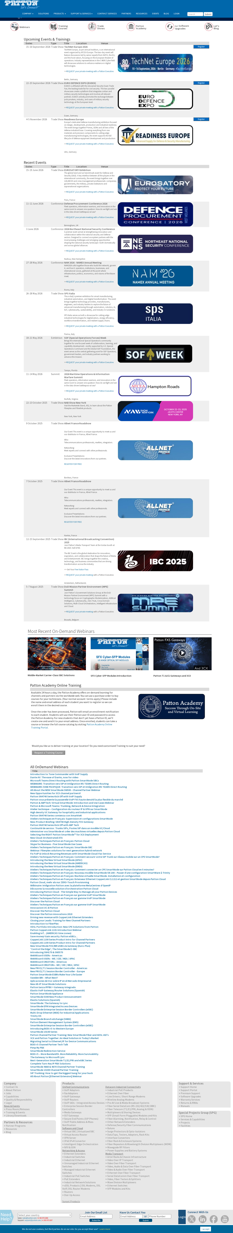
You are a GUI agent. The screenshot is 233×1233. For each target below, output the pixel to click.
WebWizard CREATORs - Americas (48, 961)
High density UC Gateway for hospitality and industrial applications (67, 812)
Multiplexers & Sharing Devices (123, 1112)
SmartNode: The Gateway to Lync (49, 1003)
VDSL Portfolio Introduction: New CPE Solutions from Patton (64, 926)
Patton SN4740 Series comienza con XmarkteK (56, 815)
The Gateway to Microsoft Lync (47, 1057)
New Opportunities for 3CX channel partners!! (55, 793)
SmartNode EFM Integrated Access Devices (53, 1006)
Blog (8, 1132)
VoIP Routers (71, 1099)
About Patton (13, 1090)
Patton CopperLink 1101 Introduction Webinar (56, 930)
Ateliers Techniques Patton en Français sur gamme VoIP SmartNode (67, 895)
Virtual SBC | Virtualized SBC (79, 1131)
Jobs (8, 1093)
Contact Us (12, 1086)
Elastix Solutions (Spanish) (45, 999)
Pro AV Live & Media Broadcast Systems (128, 1102)
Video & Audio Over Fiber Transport (126, 1169)
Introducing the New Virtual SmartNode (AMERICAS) (58, 863)
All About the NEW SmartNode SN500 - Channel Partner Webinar (65, 790)
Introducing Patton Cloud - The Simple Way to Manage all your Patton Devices (73, 891)
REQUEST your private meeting (79, 575)
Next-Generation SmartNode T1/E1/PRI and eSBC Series (61, 1060)
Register (201, 46)
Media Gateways (72, 1112)
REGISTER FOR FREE (73, 464)
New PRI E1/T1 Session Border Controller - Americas (58, 968)
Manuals (185, 1106)
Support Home (189, 1086)
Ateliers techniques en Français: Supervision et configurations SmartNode (71, 818)
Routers (68, 1191)
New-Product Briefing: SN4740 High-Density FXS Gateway (62, 821)
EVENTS (155, 13)
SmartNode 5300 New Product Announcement (55, 996)
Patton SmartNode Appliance (46, 993)
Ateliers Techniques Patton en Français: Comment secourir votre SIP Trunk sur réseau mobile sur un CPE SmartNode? (95, 856)
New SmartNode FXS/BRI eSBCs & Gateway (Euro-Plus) (60, 945)
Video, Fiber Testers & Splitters (124, 1179)
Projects (185, 1122)
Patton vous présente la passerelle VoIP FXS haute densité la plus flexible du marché (76, 799)
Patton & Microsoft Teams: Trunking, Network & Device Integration (67, 805)
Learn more (105, 1229)
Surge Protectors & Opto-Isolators (126, 1131)
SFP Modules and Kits (118, 1188)
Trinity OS (35, 1015)
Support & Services (191, 1083)
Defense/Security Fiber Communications (129, 1125)
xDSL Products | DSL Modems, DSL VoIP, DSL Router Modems (81, 1187)
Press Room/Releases (18, 1109)
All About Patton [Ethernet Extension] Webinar (56, 1076)
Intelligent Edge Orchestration (81, 1144)
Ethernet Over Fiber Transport (123, 1172)
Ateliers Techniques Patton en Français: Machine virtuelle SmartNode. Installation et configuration (85, 875)
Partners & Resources (18, 1122)
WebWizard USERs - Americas (46, 955)
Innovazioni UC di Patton (44, 907)
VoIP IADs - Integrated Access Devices (84, 1102)
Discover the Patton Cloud (45, 901)
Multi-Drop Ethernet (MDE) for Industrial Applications (59, 1012)
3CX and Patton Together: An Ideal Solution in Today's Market (64, 1038)
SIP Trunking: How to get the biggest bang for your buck (61, 1073)
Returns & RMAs (189, 1102)
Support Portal (189, 1090)
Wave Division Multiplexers (121, 1182)
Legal (9, 1102)
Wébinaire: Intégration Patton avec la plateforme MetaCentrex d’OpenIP (70, 885)
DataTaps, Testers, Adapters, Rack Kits (128, 1134)
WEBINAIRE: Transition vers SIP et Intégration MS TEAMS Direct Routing (69, 783)
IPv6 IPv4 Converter (75, 1141)
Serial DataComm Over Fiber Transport (128, 1176)
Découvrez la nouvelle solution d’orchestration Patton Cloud (64, 888)
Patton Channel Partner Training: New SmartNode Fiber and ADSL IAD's (69, 1034)
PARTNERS (126, 13)
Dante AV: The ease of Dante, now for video (54, 777)
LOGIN (176, 13)
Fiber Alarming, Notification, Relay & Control (131, 1118)
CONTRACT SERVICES (107, 13)
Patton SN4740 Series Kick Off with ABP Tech (54, 825)
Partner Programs (16, 1125)
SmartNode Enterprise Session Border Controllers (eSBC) (61, 1009)
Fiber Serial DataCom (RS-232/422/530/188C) (131, 1106)
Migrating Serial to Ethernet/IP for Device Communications (63, 1041)
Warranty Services (190, 1099)
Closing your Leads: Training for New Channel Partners (60, 920)
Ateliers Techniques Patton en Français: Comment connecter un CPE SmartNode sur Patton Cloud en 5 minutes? (92, 869)
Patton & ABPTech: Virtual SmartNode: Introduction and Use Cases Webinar (72, 802)
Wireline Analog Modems (120, 1099)
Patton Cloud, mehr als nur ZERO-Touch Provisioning (59, 882)
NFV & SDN (70, 1147)
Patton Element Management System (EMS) (54, 1022)
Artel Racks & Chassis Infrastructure (126, 1156)
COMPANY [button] (27, 13)
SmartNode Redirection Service (47, 1050)
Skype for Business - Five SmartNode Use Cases (56, 844)
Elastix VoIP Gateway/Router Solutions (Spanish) (57, 990)
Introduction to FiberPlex (44, 923)
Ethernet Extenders (75, 1153)
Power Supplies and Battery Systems (127, 1150)
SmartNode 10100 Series (43, 1031)
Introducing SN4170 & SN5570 (46, 952)
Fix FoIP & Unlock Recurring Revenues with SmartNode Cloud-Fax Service (70, 853)
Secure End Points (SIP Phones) (81, 1118)
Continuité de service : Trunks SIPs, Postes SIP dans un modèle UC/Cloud (70, 828)
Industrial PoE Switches (77, 1176)
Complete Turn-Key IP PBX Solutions (50, 1063)
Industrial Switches (74, 1156)
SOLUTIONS (43, 13)
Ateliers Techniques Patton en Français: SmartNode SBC (61, 847)
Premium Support (190, 1093)
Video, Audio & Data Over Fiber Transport (129, 1166)
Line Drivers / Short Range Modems (126, 1096)
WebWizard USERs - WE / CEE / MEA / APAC (52, 958)
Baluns (111, 1128)
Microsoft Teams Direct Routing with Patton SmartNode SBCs (64, 780)
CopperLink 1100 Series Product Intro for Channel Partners (62, 939)
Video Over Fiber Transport (121, 1163)
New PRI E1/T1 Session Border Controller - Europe (57, 971)
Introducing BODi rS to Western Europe (52, 1028)
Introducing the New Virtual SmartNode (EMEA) (56, 866)
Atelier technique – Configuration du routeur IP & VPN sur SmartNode (68, 809)
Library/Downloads (16, 1115)
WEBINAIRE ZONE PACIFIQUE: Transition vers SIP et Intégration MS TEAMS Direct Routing (78, 786)
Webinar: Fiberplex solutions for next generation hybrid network (66, 850)
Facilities (185, 1125)
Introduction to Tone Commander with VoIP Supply (59, 774)
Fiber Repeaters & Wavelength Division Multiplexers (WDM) (139, 1144)
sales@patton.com (29, 1218)
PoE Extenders (72, 1179)
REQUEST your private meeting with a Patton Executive (89, 71)
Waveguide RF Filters (118, 1147)
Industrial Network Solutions (80, 1182)
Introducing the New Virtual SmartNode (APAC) (56, 860)
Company (10, 1083)
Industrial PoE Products (120, 1090)
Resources (11, 1128)
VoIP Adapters (72, 1090)
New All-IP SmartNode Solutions (48, 984)
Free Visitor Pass (81, 569)
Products (68, 1083)
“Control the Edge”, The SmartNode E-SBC (53, 949)
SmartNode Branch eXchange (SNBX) (50, 1019)
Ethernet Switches (117, 1185)
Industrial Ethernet (74, 1160)
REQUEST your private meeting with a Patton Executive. (90, 191)
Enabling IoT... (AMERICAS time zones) (50, 933)
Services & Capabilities (193, 1119)
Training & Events (15, 1112)
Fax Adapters (71, 1093)
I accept (205, 1229)
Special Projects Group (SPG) (198, 1113)
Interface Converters (118, 1137)
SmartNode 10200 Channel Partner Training (54, 1069)
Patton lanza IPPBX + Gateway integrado (53, 987)
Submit (208, 14)
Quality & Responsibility (19, 1099)
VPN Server (70, 1137)
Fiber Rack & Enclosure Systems (124, 1141)
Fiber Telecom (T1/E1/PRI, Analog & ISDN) (130, 1109)
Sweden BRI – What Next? (44, 977)
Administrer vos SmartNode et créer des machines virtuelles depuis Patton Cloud (75, 831)
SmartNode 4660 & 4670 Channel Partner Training (57, 1066)
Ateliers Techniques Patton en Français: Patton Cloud (59, 840)
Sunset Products (71, 1201)
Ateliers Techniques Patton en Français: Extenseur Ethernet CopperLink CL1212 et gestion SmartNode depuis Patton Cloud (98, 879)
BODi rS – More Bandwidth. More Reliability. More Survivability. (64, 1054)
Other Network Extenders (121, 1121)
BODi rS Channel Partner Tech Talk (49, 1044)
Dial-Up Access (72, 1195)
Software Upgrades (191, 1096)
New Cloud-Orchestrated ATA (46, 837)
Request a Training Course (48, 752)
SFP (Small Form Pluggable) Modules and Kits (132, 1115)
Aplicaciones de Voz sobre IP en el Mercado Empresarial (60, 980)
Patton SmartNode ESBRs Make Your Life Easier (56, 974)
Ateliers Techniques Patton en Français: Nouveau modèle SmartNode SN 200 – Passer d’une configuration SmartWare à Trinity (100, 872)
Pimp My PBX (37, 1047)
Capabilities (12, 1096)
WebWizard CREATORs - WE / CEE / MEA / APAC (54, 964)
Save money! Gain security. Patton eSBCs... (54, 936)
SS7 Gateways (71, 1115)
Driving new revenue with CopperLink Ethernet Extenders (61, 917)
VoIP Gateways (72, 1096)
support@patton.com (33, 1220)
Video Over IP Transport (120, 1160)
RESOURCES (141, 13)
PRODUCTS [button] (59, 13)
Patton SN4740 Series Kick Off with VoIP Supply (56, 796)
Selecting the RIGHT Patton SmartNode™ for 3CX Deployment (64, 834)
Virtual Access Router (75, 1134)
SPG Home (186, 1116)
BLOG (166, 13)
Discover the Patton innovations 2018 (51, 914)
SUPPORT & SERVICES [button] (81, 13)
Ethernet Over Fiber (118, 1093)
